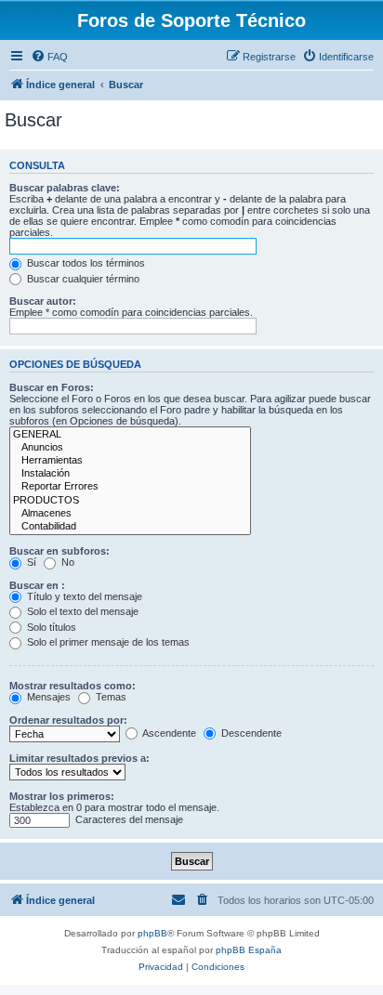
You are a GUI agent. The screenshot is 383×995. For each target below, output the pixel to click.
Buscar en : (37, 585)
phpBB (152, 933)
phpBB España (249, 950)
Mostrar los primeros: (61, 796)
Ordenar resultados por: (68, 720)
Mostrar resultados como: (72, 685)
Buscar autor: (42, 301)
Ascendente (168, 733)
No (66, 562)
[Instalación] (130, 473)
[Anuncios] (130, 447)
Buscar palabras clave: (64, 187)
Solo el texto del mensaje (81, 611)
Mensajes (47, 696)
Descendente (250, 733)
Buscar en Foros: (51, 387)
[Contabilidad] (130, 526)
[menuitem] (49, 57)
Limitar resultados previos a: (79, 758)
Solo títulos (50, 627)
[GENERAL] (130, 434)
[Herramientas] (130, 460)
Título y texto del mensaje (83, 596)
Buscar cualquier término (81, 278)
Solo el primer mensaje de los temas (107, 642)
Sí (30, 562)
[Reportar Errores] (130, 486)
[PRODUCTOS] (130, 500)
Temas (109, 696)
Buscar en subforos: (59, 550)
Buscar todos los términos (84, 262)
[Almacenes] (130, 513)
